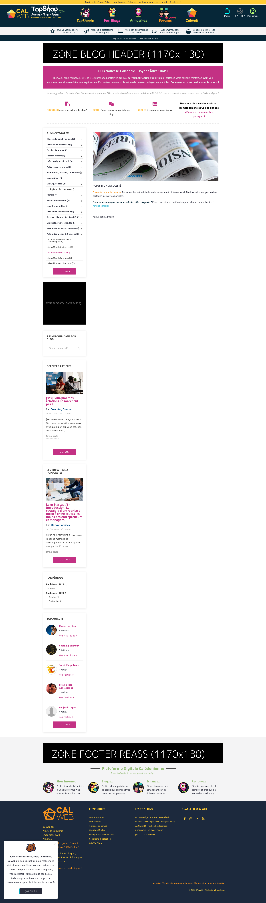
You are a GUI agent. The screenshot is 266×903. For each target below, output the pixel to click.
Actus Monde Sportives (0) (60, 258)
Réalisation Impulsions (215, 890)
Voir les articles (67, 635)
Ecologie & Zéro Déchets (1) (60, 189)
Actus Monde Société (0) (59, 252)
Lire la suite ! (52, 435)
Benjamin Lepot (67, 707)
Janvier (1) (53, 588)
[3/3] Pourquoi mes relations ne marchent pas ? (62, 401)
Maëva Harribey (67, 626)
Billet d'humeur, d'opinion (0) (61, 263)
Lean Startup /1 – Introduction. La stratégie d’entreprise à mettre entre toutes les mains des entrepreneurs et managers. (64, 512)
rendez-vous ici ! (101, 205)
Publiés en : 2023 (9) (56, 593)
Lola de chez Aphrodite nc (66, 686)
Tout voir (64, 271)
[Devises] (240, 14)
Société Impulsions (69, 665)
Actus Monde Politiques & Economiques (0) (59, 240)
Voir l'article (65, 674)
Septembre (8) (55, 601)
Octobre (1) (54, 597)
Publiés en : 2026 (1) (56, 584)
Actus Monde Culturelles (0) (60, 247)
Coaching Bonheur (69, 645)
